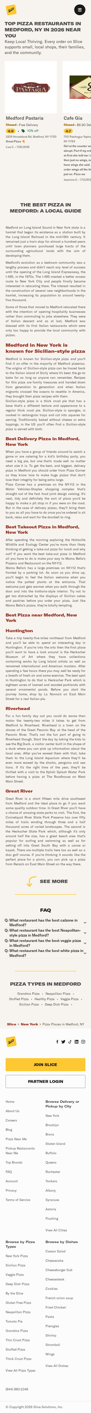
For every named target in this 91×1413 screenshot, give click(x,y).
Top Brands (14, 1162)
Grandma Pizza (17, 1331)
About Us (12, 1111)
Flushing (52, 1218)
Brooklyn (52, 1125)
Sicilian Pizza (15, 1265)
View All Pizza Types (20, 1370)
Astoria (51, 1209)
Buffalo (51, 1153)
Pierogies (52, 1326)
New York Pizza (17, 1256)
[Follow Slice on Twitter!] (63, 1042)
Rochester (53, 1172)
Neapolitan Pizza (18, 1312)
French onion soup (59, 1298)
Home (10, 1101)
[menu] (79, 9)
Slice (11, 1024)
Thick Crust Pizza (19, 1359)
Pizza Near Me (16, 1139)
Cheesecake (54, 1260)
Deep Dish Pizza (17, 1284)
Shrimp (51, 1335)
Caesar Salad (56, 1251)
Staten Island (55, 1144)
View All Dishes (57, 1366)
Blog (9, 1130)
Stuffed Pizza (15, 1349)
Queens (51, 1162)
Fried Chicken (56, 1307)
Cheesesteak (55, 1279)
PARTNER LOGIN (45, 1081)
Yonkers (51, 1181)
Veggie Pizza (15, 1274)
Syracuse (52, 1200)
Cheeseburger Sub (59, 1270)
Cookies (52, 1289)
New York (29, 1024)
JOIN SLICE (45, 1064)
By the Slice (14, 1293)
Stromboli (53, 1345)
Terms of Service (18, 1200)
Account (12, 1181)
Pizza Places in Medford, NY (63, 1024)
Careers (11, 1120)
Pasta (50, 1317)
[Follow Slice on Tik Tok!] (70, 1042)
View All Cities (56, 1230)
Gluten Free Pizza (18, 1303)
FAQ (9, 1172)
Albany (51, 1190)
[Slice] (11, 10)
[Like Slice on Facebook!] (57, 1042)
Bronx (50, 1134)
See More (54, 881)
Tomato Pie (14, 1321)
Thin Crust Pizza (18, 1340)
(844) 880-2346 (17, 1389)
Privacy (11, 1190)
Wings (50, 1354)
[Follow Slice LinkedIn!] (77, 1042)
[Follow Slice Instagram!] (83, 1042)
